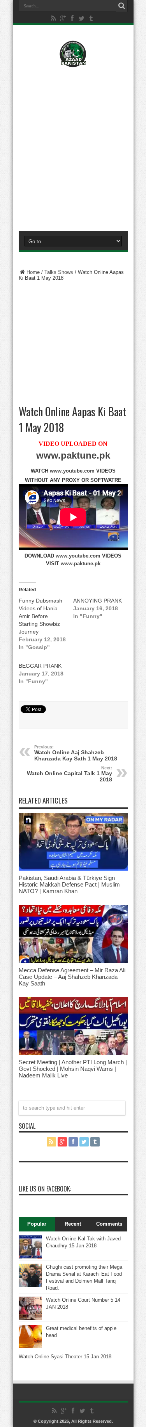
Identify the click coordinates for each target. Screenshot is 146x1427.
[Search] (122, 6)
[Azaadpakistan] (73, 61)
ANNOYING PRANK (97, 600)
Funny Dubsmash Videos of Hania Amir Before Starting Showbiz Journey (40, 616)
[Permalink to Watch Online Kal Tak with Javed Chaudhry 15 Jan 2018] (30, 1257)
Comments (109, 1224)
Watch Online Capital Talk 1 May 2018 (69, 774)
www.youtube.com (72, 471)
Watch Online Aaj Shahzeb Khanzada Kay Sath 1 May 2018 (75, 753)
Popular (36, 1224)
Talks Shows (58, 272)
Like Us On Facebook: (45, 1188)
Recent (73, 1224)
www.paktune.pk (73, 455)
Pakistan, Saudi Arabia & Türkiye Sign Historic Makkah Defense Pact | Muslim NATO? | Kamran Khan (69, 884)
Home (33, 272)
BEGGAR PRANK (40, 666)
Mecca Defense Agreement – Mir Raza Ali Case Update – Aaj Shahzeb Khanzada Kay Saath (72, 977)
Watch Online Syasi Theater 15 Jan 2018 (65, 1356)
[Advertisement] (73, 147)
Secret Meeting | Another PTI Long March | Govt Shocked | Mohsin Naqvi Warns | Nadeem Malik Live (73, 1069)
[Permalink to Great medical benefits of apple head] (30, 1346)
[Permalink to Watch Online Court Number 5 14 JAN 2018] (30, 1318)
